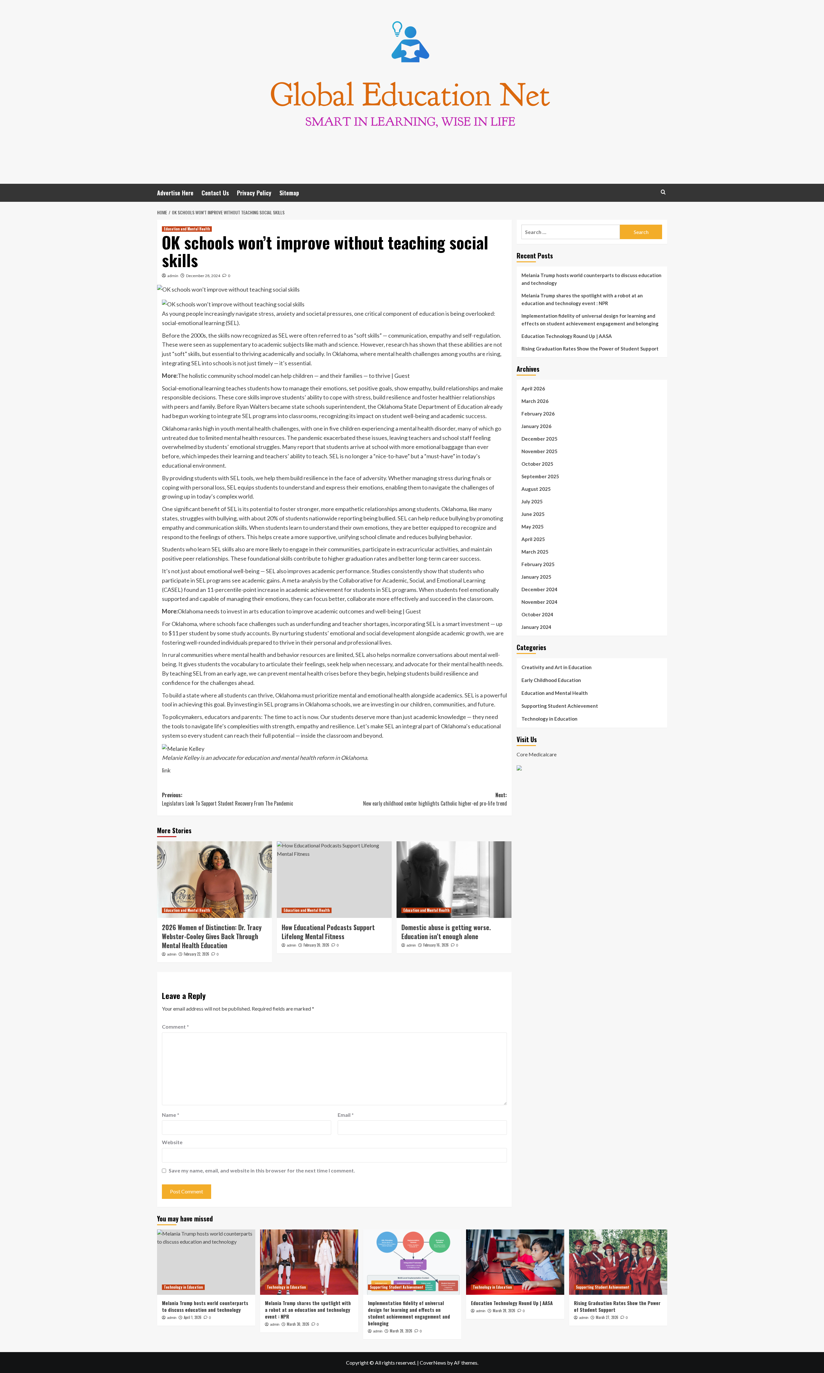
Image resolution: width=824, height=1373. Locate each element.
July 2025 (532, 501)
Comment (175, 1026)
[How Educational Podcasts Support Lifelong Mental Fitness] (334, 879)
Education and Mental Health (187, 228)
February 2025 (538, 564)
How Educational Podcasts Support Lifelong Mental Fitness (328, 931)
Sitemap (289, 193)
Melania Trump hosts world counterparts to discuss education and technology (591, 279)
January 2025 (536, 577)
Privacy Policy (254, 193)
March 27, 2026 (607, 1317)
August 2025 (536, 489)
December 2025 (539, 439)
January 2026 (536, 426)
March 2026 (534, 401)
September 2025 (540, 476)
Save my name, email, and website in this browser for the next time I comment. (262, 1170)
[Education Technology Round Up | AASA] (515, 1262)
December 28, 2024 (203, 275)
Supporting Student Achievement (559, 706)
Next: (435, 799)
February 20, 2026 (316, 945)
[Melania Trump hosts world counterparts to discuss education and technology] (206, 1262)
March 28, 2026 (401, 1330)
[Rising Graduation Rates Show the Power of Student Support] (618, 1262)
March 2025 (534, 552)
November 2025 (539, 451)
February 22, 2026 (196, 954)
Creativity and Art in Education (556, 667)
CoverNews (433, 1362)
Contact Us (215, 193)
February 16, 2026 (436, 945)
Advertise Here (175, 193)
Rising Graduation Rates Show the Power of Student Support (590, 348)
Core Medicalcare (537, 754)
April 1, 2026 (192, 1317)
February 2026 (538, 413)
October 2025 (537, 464)
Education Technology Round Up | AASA (566, 336)
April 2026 (533, 388)
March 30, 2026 (298, 1324)
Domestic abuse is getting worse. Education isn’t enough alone (446, 931)
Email (346, 1115)
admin (172, 275)
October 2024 (537, 614)
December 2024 (539, 589)
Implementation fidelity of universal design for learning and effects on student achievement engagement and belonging (590, 319)
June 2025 (533, 514)
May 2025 (532, 526)
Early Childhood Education (551, 680)
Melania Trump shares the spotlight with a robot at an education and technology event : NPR (582, 299)
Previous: (227, 799)
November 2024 (539, 602)
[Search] (663, 192)
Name (170, 1115)
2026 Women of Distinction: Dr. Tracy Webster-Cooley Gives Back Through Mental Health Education (212, 936)
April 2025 (533, 539)
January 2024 (536, 627)
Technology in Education (549, 719)
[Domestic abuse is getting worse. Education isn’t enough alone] (454, 879)
